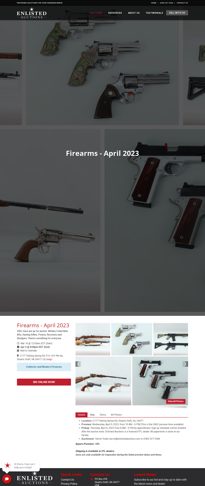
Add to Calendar (28, 350)
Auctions (96, 13)
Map (92, 414)
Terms (102, 414)
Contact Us (182, 3)
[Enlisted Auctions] (31, 12)
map (49, 359)
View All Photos (176, 401)
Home (153, 3)
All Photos (116, 414)
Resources (115, 13)
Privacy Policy (69, 483)
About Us (134, 13)
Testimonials (154, 13)
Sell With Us (177, 13)
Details (81, 414)
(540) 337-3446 (166, 3)
